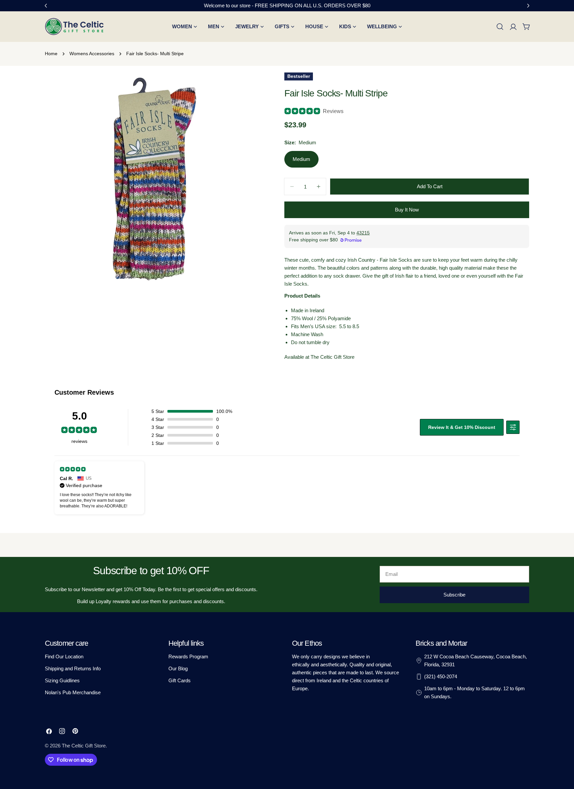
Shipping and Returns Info (73, 668)
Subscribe (454, 594)
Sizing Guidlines (62, 680)
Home (51, 53)
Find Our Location (64, 656)
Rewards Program (188, 656)
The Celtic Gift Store (84, 745)
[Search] (500, 26)
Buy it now (407, 209)
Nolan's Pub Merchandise (73, 692)
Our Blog (178, 668)
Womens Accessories (91, 53)
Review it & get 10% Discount (461, 427)
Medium (301, 159)
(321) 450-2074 (440, 676)
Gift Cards (179, 680)
